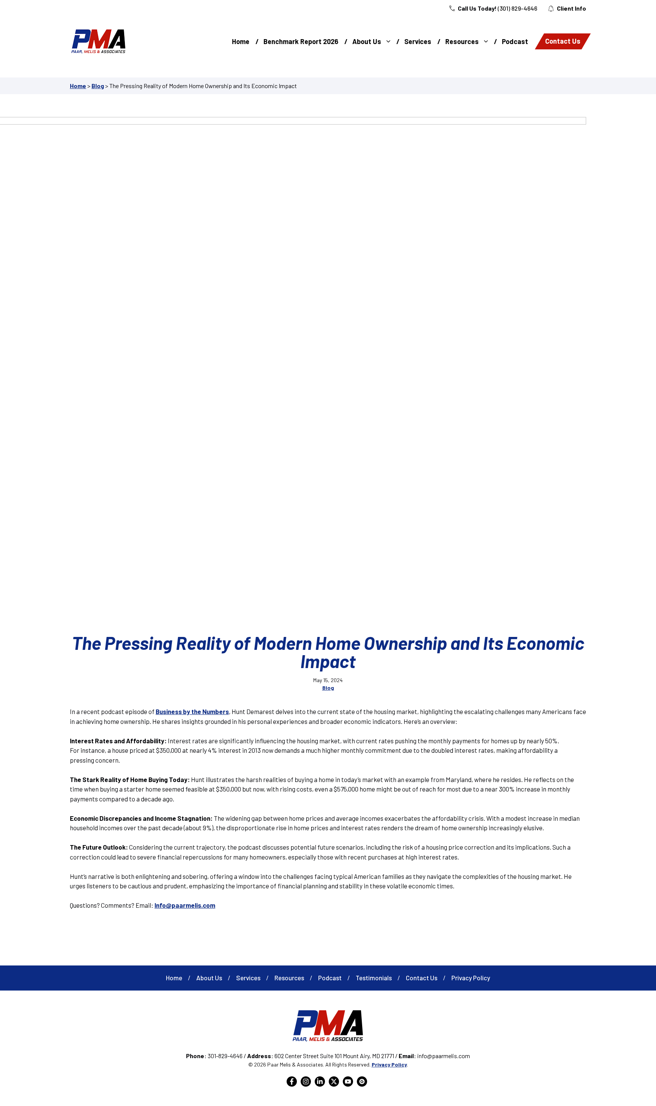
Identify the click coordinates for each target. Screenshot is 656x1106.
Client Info (571, 8)
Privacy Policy (470, 977)
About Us (366, 41)
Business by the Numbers (192, 711)
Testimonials (374, 977)
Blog (97, 85)
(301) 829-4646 (517, 8)
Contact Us (562, 41)
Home (240, 41)
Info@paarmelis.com (185, 905)
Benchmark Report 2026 (300, 41)
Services (417, 41)
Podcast (515, 41)
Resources (462, 41)
